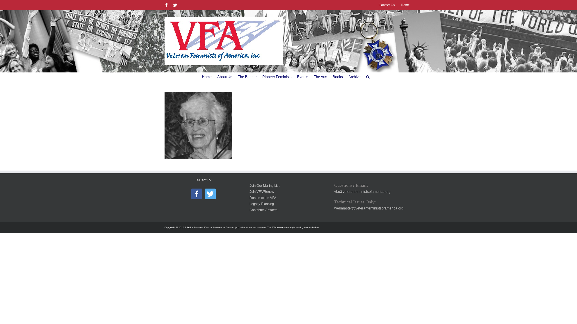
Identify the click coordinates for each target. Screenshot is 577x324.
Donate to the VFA (263, 198)
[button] (368, 76)
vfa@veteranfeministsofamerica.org (362, 192)
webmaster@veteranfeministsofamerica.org (368, 208)
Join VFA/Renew (262, 192)
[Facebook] (196, 194)
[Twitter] (210, 194)
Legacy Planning (262, 204)
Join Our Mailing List (264, 185)
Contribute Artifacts (263, 210)
